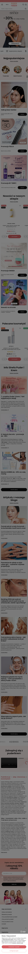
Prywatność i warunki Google (17, 942)
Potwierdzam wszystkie (14, 947)
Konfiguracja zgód (14, 950)
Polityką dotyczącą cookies (7, 939)
